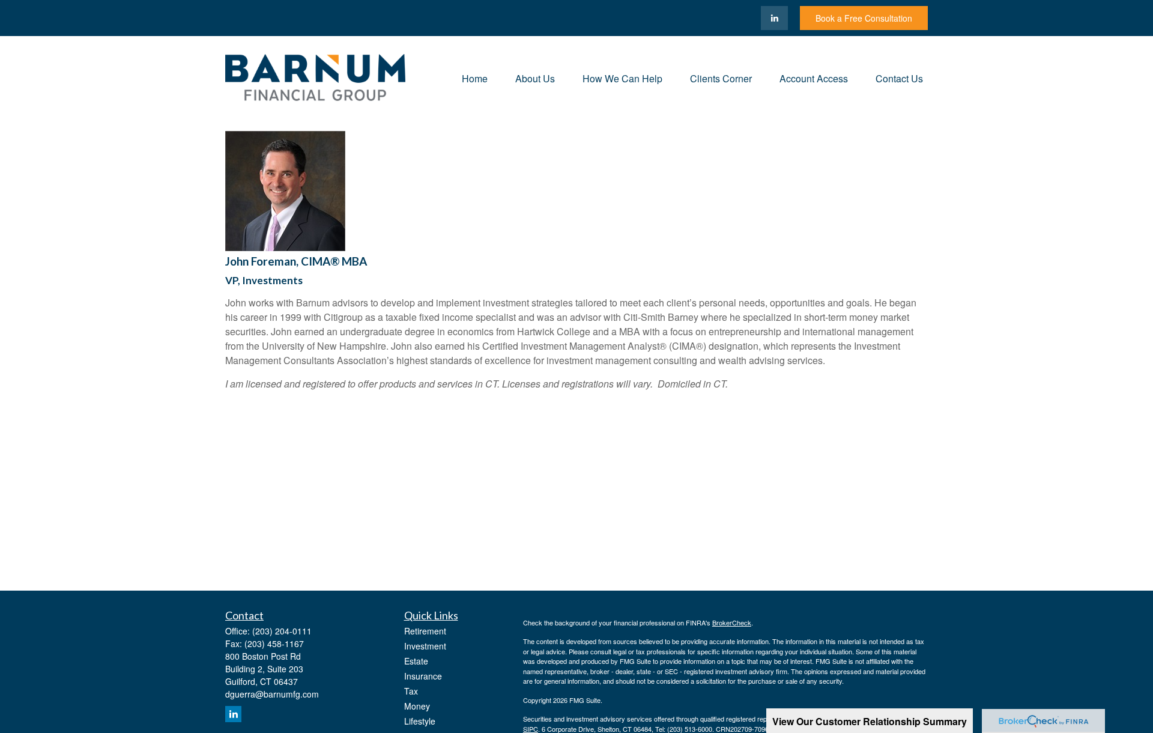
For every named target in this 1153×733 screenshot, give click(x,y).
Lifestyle (419, 721)
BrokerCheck (731, 622)
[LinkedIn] (774, 18)
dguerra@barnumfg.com (272, 694)
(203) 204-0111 (282, 631)
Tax (411, 691)
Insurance (423, 676)
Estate (416, 661)
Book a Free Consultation (864, 18)
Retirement (425, 631)
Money (417, 706)
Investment (425, 646)
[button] (474, 77)
